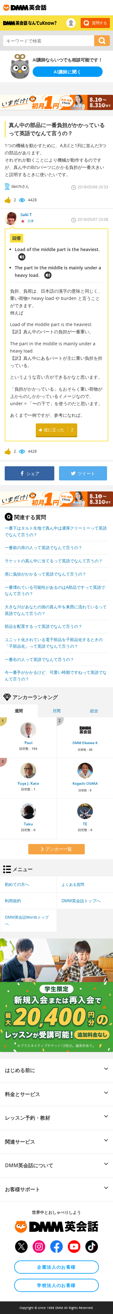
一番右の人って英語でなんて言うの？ (39, 659)
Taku (28, 824)
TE (85, 824)
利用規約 (13, 901)
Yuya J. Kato (28, 783)
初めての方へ (17, 884)
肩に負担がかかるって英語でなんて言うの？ (45, 574)
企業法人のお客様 (56, 1267)
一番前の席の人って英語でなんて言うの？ (43, 547)
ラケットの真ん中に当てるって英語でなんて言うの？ (54, 561)
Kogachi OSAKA (85, 783)
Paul (28, 742)
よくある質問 (73, 884)
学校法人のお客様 (56, 1285)
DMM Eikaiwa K (85, 743)
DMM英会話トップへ (81, 901)
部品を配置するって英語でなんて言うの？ (43, 626)
